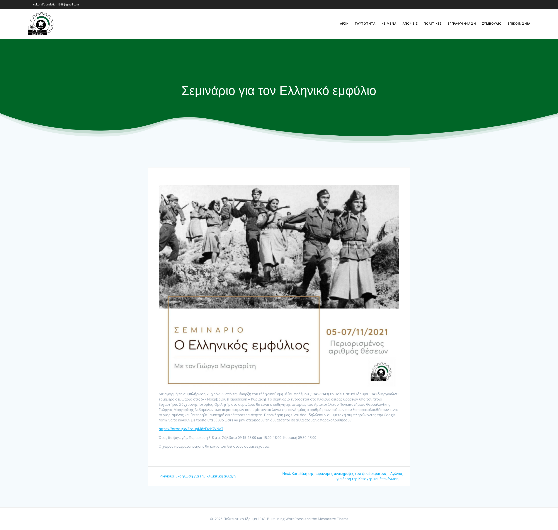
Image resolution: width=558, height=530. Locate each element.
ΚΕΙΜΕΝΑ (388, 23)
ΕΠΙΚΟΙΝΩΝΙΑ (519, 23)
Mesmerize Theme (333, 518)
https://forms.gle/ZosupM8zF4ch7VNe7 (191, 428)
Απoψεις (410, 23)
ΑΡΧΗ (344, 23)
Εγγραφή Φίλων (462, 23)
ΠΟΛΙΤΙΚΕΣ (433, 23)
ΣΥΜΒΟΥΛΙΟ (492, 23)
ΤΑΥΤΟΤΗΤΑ (365, 23)
